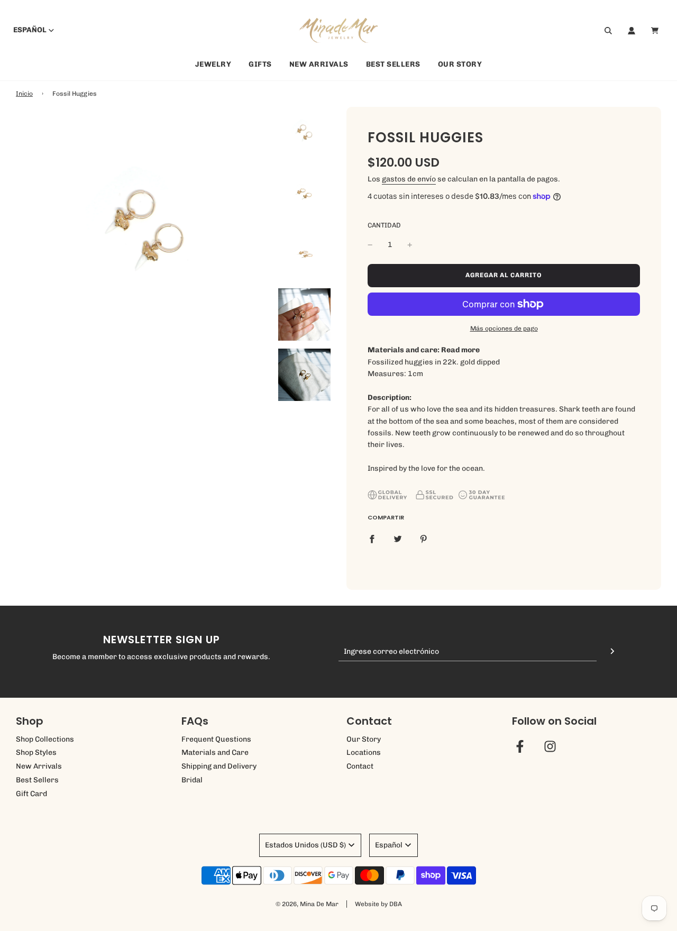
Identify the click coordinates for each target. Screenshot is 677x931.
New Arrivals (319, 64)
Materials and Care (215, 752)
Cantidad (384, 225)
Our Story (460, 64)
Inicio (24, 93)
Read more (460, 349)
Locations (363, 752)
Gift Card (31, 793)
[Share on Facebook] (372, 538)
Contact (359, 766)
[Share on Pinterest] (423, 538)
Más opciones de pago (504, 328)
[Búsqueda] (608, 30)
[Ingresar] (631, 30)
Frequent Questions (216, 739)
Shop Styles (36, 752)
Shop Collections (45, 739)
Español (30, 30)
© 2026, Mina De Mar (307, 904)
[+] (410, 244)
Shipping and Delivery (219, 766)
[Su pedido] (656, 30)
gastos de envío (409, 179)
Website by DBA (378, 904)
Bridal (192, 779)
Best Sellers (393, 64)
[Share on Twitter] (398, 538)
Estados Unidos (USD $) (305, 845)
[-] (370, 244)
